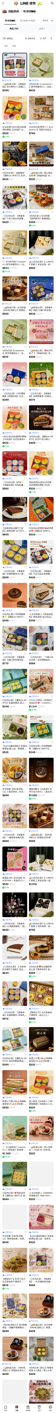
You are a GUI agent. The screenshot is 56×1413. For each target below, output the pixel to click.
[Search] (52, 3)
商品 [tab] (14, 28)
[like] (25, 80)
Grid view (51, 38)
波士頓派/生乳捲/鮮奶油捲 (29, 20)
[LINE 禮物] (28, 3)
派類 (14, 46)
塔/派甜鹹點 (10, 20)
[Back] (4, 3)
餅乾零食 (46, 20)
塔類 (6, 46)
